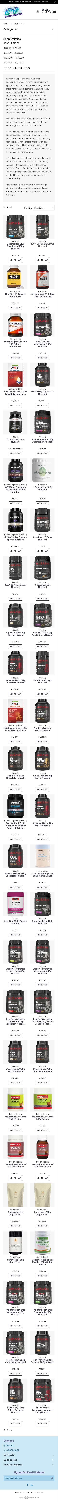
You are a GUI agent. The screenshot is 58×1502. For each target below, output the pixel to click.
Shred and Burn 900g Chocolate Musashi (15, 874)
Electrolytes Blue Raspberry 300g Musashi (15, 246)
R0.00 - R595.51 (11, 43)
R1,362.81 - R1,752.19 (13, 58)
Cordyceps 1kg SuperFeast (15, 1213)
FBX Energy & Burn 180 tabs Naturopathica (15, 729)
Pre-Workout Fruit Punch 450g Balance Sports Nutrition (15, 825)
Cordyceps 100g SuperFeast (15, 1261)
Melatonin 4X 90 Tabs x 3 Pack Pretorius (42, 295)
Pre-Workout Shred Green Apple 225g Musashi (42, 1312)
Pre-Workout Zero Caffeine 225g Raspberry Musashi (15, 1021)
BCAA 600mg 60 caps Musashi (16, 586)
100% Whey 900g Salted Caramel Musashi (15, 1410)
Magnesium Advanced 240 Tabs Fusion (16, 1165)
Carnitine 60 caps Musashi (42, 681)
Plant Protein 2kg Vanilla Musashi (42, 729)
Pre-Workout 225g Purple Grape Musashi (42, 633)
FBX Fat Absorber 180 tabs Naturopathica (15, 393)
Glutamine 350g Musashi (42, 586)
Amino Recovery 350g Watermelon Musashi (43, 440)
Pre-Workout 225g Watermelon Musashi (15, 1361)
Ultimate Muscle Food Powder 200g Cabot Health (42, 1262)
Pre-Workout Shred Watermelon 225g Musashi (15, 1312)
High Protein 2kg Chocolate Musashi (15, 777)
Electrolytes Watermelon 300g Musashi (43, 344)
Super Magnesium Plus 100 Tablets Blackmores (15, 344)
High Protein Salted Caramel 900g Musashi (42, 1361)
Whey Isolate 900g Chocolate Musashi (42, 1070)
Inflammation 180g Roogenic (42, 488)
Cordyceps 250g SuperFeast (42, 1213)
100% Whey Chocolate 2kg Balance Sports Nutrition (15, 489)
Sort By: (28, 208)
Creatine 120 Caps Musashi (42, 538)
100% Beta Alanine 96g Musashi (42, 245)
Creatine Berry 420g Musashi (42, 922)
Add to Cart (15, 260)
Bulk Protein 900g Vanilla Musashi (42, 777)
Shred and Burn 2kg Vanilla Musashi (42, 824)
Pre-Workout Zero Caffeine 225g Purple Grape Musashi (42, 1021)
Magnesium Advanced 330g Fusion (43, 1118)
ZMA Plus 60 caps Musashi (15, 440)
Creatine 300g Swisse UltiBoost (15, 922)
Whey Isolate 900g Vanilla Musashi (15, 1070)
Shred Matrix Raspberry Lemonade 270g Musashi (42, 1410)
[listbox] (44, 207)
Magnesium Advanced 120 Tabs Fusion (43, 1165)
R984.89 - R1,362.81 (13, 53)
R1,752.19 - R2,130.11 (13, 62)
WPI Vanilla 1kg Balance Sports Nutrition (15, 538)
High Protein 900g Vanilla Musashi (15, 633)
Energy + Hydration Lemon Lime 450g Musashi (15, 971)
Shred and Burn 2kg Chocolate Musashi (15, 681)
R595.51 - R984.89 (12, 48)
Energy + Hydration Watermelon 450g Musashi (43, 971)
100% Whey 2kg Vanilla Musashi (42, 393)
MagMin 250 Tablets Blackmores (15, 295)
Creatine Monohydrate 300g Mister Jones (42, 874)
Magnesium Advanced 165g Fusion (16, 1118)
